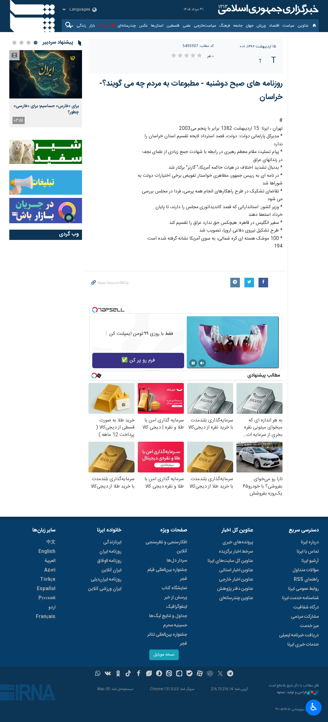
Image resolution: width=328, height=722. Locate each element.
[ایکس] (220, 674)
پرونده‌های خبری (237, 542)
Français (45, 617)
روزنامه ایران (110, 552)
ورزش (261, 25)
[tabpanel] (45, 88)
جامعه (237, 25)
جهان (249, 25)
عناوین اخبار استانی (236, 570)
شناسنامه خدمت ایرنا (300, 598)
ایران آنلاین (111, 570)
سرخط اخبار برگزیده (236, 552)
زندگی (81, 25)
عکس (143, 25)
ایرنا (267, 9)
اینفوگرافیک (176, 607)
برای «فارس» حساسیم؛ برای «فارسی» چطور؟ (46, 109)
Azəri (49, 570)
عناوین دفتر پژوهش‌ (235, 589)
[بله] (189, 674)
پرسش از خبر (175, 597)
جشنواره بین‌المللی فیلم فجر (167, 574)
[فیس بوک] (138, 674)
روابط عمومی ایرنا (303, 589)
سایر (70, 25)
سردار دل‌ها (177, 561)
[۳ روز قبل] (45, 74)
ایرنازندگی (112, 542)
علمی (187, 25)
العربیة (50, 561)
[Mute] (202, 363)
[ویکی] (107, 674)
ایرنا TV (104, 25)
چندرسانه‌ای (127, 25)
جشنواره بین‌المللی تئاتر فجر (167, 639)
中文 (50, 542)
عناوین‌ (303, 25)
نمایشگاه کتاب (174, 588)
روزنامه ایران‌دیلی (106, 579)
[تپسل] (95, 310)
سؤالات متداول (305, 570)
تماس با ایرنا (308, 552)
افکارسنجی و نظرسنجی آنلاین (166, 547)
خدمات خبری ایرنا (303, 645)
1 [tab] (35, 43)
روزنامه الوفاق (109, 561)
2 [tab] (28, 43)
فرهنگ (224, 25)
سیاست (288, 25)
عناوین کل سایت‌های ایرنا (230, 561)
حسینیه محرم (175, 625)
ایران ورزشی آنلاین (104, 589)
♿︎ (313, 707)
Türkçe (47, 579)
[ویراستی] (148, 674)
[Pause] (193, 363)
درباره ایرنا (310, 542)
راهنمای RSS (306, 579)
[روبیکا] (210, 674)
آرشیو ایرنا (310, 561)
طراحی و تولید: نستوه (292, 692)
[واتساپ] (98, 674)
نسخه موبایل (164, 654)
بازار (92, 25)
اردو (51, 607)
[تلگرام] (230, 674)
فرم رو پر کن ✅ (138, 360)
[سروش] (159, 674)
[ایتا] (169, 674)
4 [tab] (14, 43)
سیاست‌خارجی (205, 25)
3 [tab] (21, 43)
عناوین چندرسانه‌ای (236, 598)
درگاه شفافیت (306, 607)
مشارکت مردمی (305, 617)
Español (46, 589)
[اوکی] (118, 674)
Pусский (46, 598)
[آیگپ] (179, 674)
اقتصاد (274, 25)
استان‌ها (157, 25)
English (46, 552)
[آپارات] (199, 674)
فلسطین (173, 25)
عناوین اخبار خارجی (236, 579)
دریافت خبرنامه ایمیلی (299, 635)
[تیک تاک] (128, 674)
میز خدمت (309, 626)
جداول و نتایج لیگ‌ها (168, 616)
